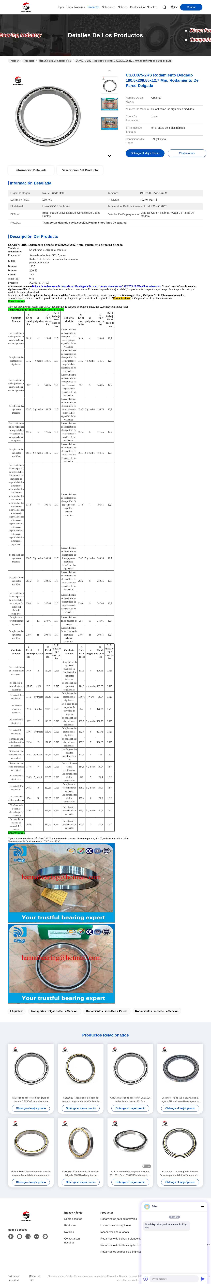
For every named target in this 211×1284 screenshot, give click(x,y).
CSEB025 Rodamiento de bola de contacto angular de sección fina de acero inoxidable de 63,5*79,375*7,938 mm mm (80, 1099)
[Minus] (203, 1206)
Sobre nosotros (73, 1219)
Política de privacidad (13, 1278)
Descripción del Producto (80, 170)
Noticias (69, 1232)
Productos (29, 60)
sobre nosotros (76, 7)
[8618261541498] (45, 1237)
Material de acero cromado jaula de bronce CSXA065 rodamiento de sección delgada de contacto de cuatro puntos (31, 1099)
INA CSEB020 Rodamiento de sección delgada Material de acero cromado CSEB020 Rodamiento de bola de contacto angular (31, 1173)
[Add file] (145, 1278)
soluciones (108, 7)
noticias (122, 7)
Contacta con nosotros (72, 1240)
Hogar (60, 7)
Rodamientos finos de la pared (106, 1011)
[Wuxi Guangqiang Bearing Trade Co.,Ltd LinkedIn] (28, 1237)
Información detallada (30, 170)
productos (93, 7)
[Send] (202, 1278)
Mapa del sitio (35, 1278)
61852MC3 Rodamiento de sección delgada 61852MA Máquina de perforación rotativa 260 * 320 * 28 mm (80, 1173)
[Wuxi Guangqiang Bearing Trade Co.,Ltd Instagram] (19, 1237)
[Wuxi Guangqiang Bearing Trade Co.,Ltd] (26, 7)
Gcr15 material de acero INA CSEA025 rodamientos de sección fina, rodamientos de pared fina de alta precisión (130, 1099)
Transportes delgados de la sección (54, 1011)
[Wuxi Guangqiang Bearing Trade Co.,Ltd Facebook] (11, 1237)
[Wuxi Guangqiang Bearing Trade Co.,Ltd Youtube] (37, 1237)
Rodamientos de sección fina (55, 60)
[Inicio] (26, 1220)
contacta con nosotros (143, 7)
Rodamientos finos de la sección (157, 1011)
